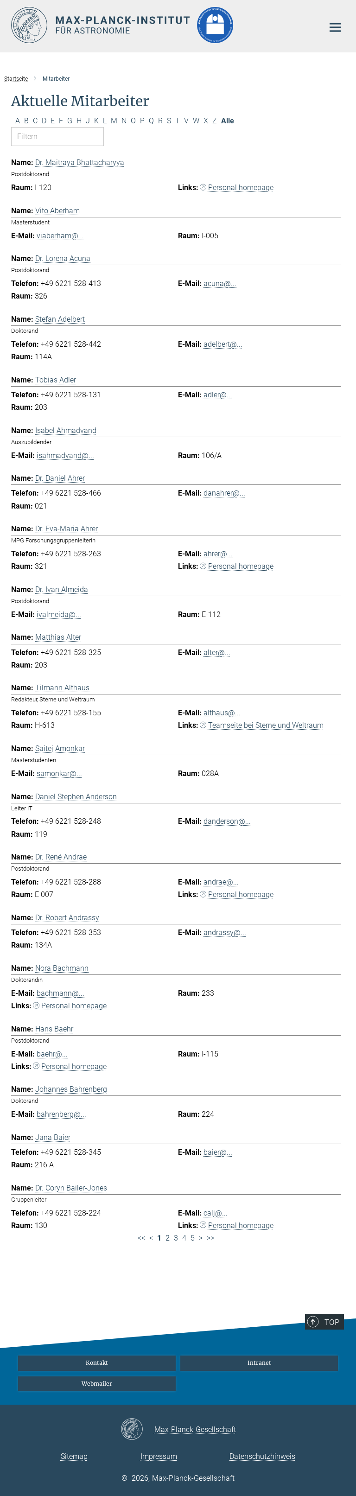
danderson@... (227, 821)
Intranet (259, 1362)
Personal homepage (240, 187)
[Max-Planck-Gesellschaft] (137, 1430)
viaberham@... (60, 235)
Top (331, 1322)
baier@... (217, 1152)
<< (141, 1238)
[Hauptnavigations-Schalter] (335, 27)
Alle (227, 120)
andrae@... (221, 882)
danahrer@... (224, 493)
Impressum (158, 1456)
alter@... (216, 652)
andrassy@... (224, 932)
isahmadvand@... (65, 455)
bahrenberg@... (61, 1114)
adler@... (217, 394)
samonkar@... (59, 773)
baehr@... (52, 1054)
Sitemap (74, 1456)
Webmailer (97, 1383)
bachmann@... (60, 993)
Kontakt (97, 1362)
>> (210, 1238)
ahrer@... (218, 553)
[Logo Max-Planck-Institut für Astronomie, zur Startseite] (161, 25)
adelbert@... (222, 344)
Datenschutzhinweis (262, 1456)
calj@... (215, 1213)
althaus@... (222, 712)
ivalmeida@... (59, 614)
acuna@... (219, 283)
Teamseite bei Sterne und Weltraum (266, 725)
